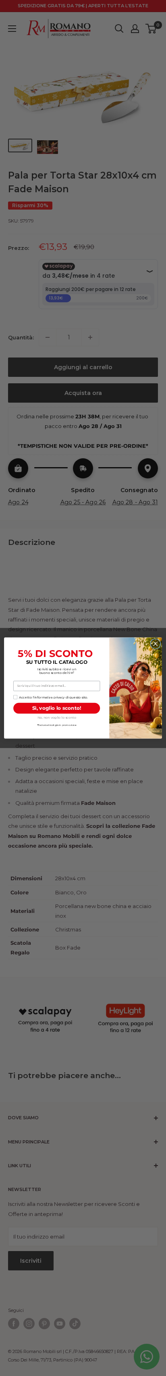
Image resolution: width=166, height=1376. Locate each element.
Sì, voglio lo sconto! (56, 708)
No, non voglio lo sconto (56, 717)
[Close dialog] (155, 644)
